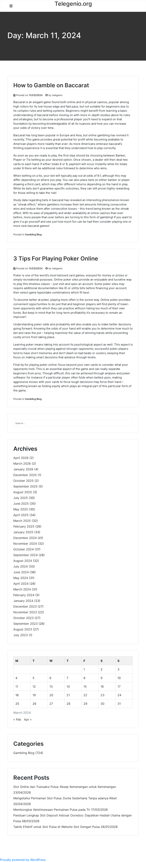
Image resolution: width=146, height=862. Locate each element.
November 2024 (25, 543)
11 (16, 686)
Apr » (28, 719)
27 (51, 704)
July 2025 (20, 498)
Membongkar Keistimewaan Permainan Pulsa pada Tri (51, 809)
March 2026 (22, 463)
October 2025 (23, 481)
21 (68, 695)
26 (34, 704)
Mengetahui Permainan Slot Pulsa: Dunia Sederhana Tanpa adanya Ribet (65, 798)
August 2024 (22, 561)
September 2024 (25, 555)
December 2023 (25, 606)
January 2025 (23, 532)
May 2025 (20, 509)
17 (119, 686)
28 (68, 704)
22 (85, 695)
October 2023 (23, 618)
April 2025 (21, 515)
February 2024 (23, 595)
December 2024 (25, 538)
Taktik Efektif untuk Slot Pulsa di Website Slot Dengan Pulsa (56, 827)
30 (102, 704)
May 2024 (20, 578)
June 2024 (21, 572)
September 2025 (25, 486)
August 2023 (22, 629)
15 (85, 686)
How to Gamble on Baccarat (51, 85)
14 (68, 686)
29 (85, 704)
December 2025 (25, 475)
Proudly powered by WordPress (23, 860)
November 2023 (25, 612)
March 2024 (22, 589)
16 (102, 686)
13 (51, 686)
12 (34, 686)
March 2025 (22, 521)
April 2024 (21, 583)
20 (51, 695)
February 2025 (23, 526)
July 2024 (20, 566)
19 (34, 695)
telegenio (57, 95)
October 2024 (23, 549)
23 (102, 695)
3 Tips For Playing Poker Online (55, 258)
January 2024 (23, 601)
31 (119, 704)
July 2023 (20, 635)
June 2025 (21, 503)
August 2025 (22, 492)
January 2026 (23, 469)
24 (119, 695)
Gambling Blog (33, 234)
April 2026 (21, 458)
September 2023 (25, 623)
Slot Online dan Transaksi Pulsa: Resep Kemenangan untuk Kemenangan (64, 787)
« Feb (17, 719)
